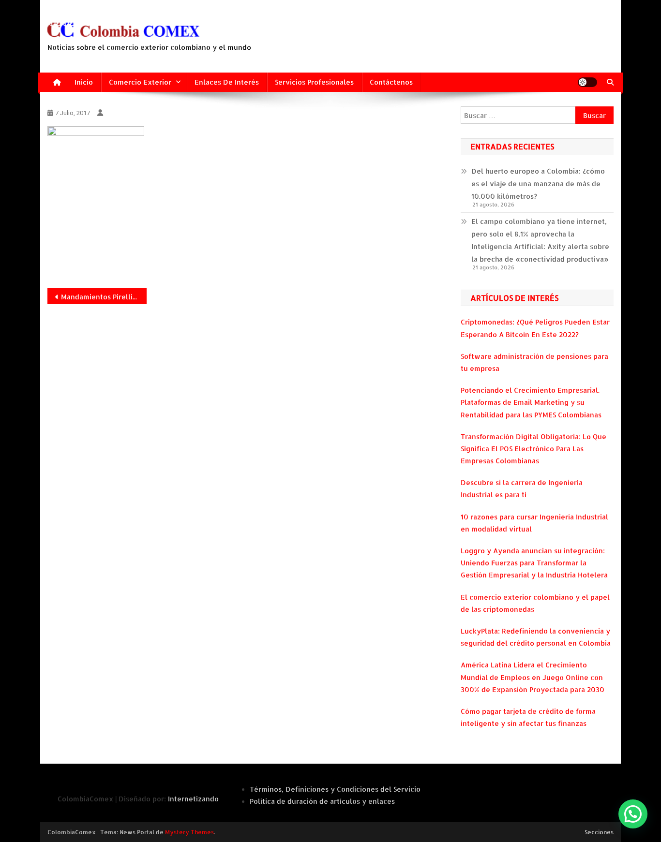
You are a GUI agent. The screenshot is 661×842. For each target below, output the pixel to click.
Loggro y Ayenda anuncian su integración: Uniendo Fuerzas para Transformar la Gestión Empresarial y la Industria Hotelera (534, 563)
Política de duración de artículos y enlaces (322, 801)
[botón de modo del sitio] (587, 82)
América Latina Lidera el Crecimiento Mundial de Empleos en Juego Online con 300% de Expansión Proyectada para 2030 (532, 677)
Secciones (599, 832)
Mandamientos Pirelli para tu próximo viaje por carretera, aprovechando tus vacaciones (104, 297)
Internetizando (193, 799)
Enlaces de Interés (227, 82)
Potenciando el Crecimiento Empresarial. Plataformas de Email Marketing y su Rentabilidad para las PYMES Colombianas (531, 402)
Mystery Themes (189, 832)
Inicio (84, 82)
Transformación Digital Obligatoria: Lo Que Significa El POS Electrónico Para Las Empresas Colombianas (533, 448)
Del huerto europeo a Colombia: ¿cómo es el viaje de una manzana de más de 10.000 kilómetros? (538, 183)
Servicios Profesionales (314, 82)
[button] (632, 813)
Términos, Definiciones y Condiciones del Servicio (335, 789)
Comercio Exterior (140, 82)
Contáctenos (391, 82)
